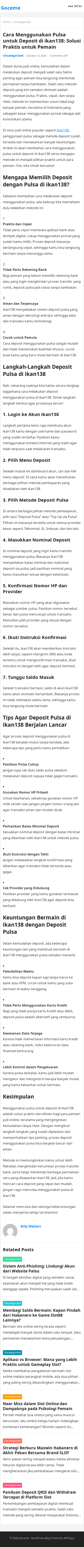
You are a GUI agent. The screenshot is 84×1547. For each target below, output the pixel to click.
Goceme (10, 7)
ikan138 (63, 130)
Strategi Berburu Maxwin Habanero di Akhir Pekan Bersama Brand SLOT (40, 1450)
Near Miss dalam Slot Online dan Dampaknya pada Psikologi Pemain (37, 1406)
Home (6, 22)
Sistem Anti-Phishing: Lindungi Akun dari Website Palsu (39, 1268)
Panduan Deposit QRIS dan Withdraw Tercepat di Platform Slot (39, 1494)
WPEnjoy (69, 1538)
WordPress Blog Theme (45, 1538)
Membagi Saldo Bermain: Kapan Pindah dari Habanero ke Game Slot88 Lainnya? (42, 1315)
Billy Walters (31, 1226)
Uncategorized (22, 22)
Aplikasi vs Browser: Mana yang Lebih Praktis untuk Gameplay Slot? (40, 1362)
